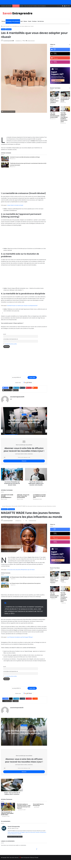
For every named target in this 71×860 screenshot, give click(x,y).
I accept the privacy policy (11, 343)
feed (22, 21)
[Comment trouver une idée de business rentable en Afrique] (5, 158)
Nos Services (41, 21)
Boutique (34, 21)
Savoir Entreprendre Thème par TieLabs (29, 857)
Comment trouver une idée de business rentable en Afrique (25, 157)
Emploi (29, 21)
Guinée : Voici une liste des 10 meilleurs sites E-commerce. (54, 100)
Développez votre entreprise (13, 21)
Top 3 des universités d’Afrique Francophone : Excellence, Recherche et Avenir (64, 117)
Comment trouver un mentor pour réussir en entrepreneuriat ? (22, 305)
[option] (24, 421)
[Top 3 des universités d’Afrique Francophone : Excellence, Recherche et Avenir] (65, 109)
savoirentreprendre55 (8, 40)
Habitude (9, 29)
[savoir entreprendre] (18, 13)
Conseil (7, 26)
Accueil (3, 21)
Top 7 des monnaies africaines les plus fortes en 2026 (54, 115)
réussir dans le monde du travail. (15, 205)
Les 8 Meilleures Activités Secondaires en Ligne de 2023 (39, 496)
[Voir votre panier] (65, 6)
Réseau (25, 21)
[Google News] (27, 382)
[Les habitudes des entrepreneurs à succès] (65, 94)
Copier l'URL (32, 377)
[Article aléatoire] (67, 6)
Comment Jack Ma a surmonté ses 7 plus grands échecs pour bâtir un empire (24, 422)
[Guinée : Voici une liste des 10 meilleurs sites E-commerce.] (54, 94)
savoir (4, 334)
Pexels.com (12, 111)
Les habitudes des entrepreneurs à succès (29, 5)
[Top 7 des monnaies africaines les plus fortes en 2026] (54, 109)
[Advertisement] (24, 124)
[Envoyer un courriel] (13, 40)
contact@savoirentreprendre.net (10, 339)
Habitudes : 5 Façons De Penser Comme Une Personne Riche (23, 496)
